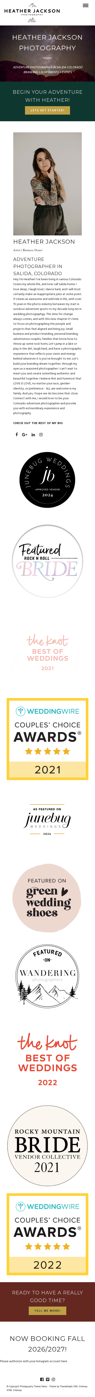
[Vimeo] (47, 1379)
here (64, 1361)
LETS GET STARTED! (48, 110)
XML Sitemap (80, 1387)
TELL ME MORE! (47, 1311)
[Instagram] (53, 1379)
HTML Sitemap (14, 1390)
